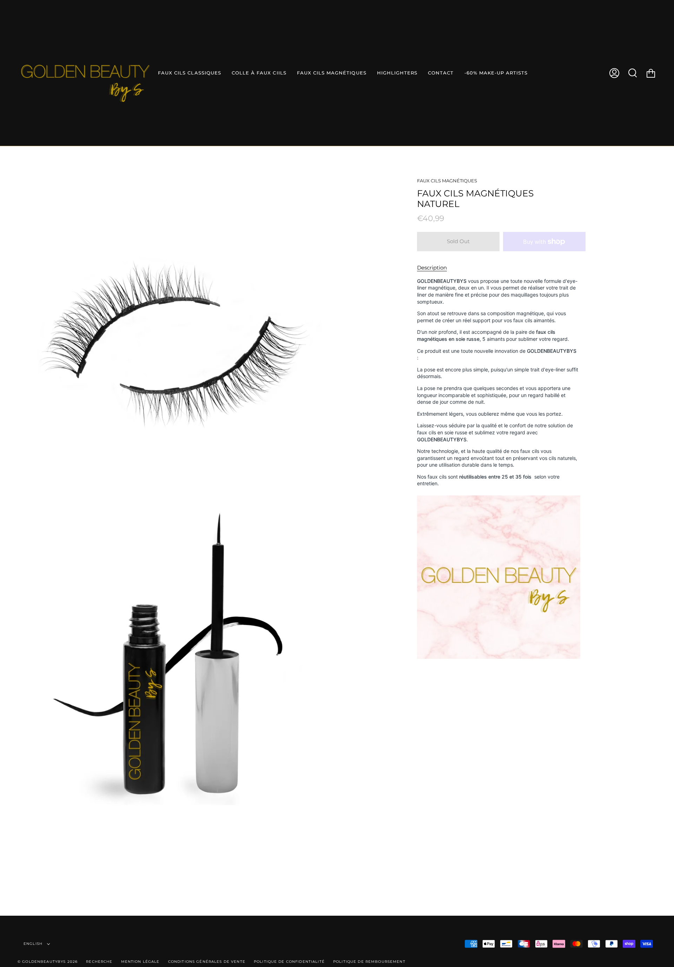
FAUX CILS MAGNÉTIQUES (447, 180)
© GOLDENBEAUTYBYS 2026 (48, 961)
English (34, 944)
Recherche (99, 961)
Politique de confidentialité (289, 961)
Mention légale (140, 961)
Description (432, 267)
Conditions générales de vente (206, 961)
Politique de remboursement (369, 961)
